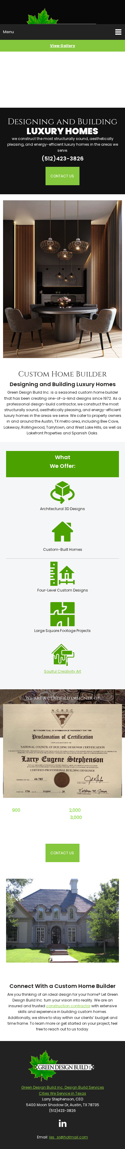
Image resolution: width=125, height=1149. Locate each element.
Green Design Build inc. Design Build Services (62, 1087)
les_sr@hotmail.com (68, 1137)
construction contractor (68, 1005)
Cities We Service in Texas (62, 1093)
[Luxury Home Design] (62, 12)
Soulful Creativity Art (62, 671)
